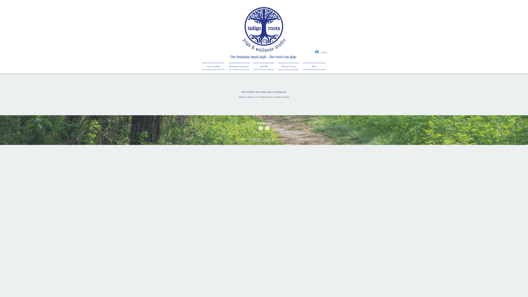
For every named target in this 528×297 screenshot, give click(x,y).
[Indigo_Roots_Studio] (267, 128)
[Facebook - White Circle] (260, 128)
